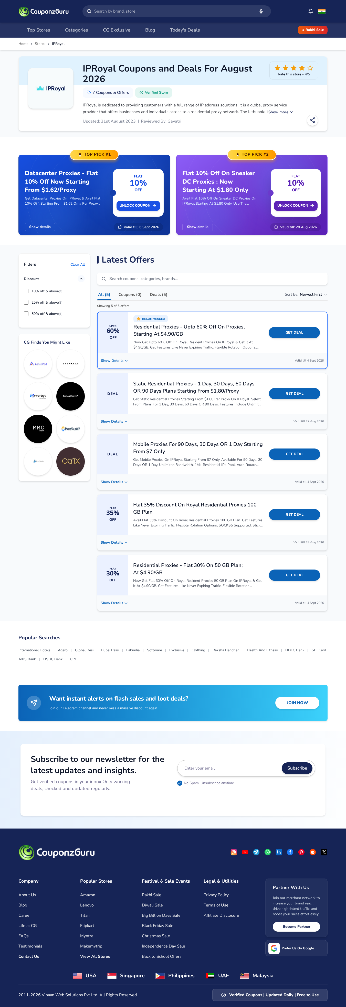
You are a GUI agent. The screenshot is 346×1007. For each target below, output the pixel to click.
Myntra (86, 936)
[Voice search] (261, 11)
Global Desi (84, 650)
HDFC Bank (294, 650)
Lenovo (87, 905)
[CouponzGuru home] (43, 11)
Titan (85, 915)
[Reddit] (312, 852)
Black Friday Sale (157, 926)
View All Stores (95, 956)
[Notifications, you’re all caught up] (310, 11)
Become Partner (296, 926)
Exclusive (176, 650)
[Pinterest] (301, 852)
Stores (40, 44)
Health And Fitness (262, 650)
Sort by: (303, 294)
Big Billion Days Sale (161, 915)
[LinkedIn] (278, 852)
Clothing (198, 650)
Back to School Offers (162, 956)
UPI (73, 659)
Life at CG (27, 926)
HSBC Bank (52, 659)
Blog (22, 905)
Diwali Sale (152, 905)
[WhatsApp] (267, 852)
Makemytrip (91, 946)
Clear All (77, 264)
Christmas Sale (156, 936)
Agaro (63, 650)
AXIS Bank (27, 659)
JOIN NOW (297, 703)
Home (23, 44)
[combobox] (173, 11)
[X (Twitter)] (324, 852)
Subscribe (297, 768)
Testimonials (30, 946)
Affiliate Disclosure (221, 915)
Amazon (87, 895)
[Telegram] (256, 852)
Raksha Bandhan (226, 650)
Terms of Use (216, 905)
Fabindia (133, 650)
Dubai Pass (110, 650)
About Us (27, 895)
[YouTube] (245, 852)
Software (154, 650)
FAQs (23, 936)
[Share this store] (312, 120)
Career (24, 915)
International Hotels (34, 650)
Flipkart (87, 926)
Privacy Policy (216, 895)
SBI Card (319, 650)
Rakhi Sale (315, 29)
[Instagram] (233, 852)
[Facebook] (290, 852)
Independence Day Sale (163, 946)
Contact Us (28, 956)
